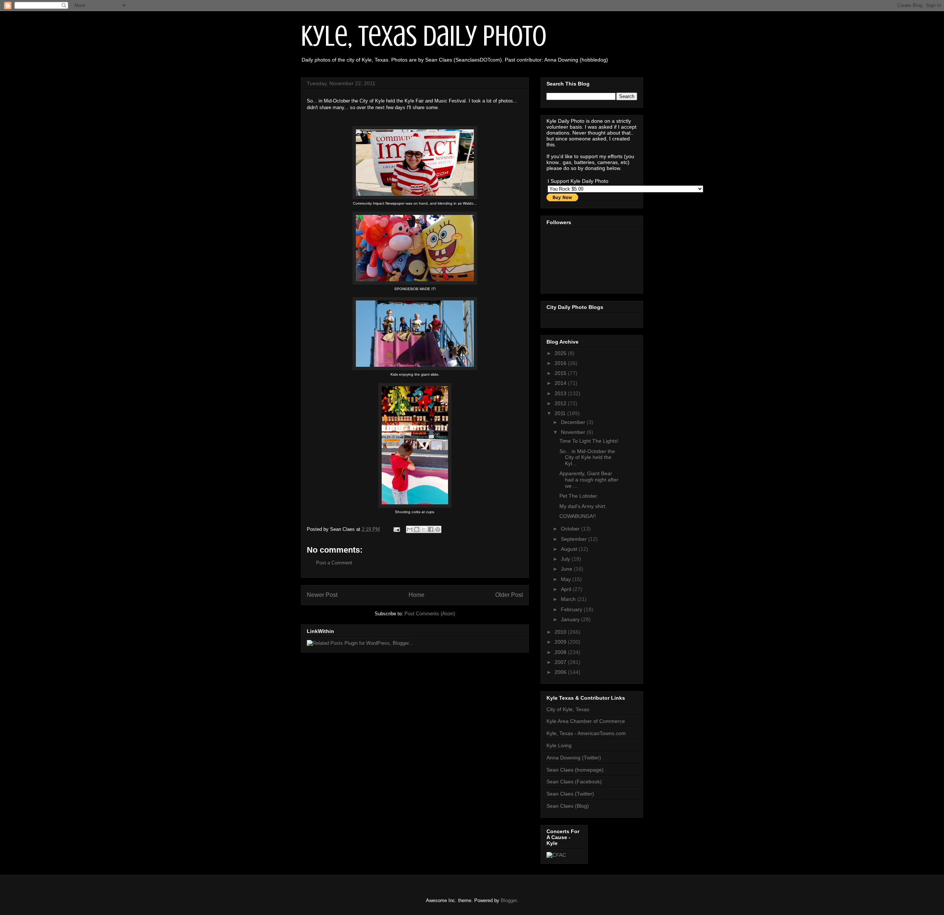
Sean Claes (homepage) (575, 770)
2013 (561, 393)
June (567, 569)
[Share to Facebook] (430, 529)
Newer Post (322, 595)
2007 (561, 662)
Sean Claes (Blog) (567, 806)
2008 (561, 652)
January (571, 619)
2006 (561, 672)
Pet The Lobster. (578, 496)
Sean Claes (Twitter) (570, 794)
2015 (561, 373)
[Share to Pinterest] (437, 529)
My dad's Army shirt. (583, 506)
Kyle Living (559, 745)
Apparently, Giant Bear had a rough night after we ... (588, 479)
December (574, 422)
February (572, 609)
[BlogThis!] (416, 529)
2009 (561, 642)
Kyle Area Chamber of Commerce (585, 721)
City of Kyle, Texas (567, 709)
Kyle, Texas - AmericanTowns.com (586, 733)
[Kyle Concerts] (556, 855)
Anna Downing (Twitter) (573, 758)
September (574, 539)
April (567, 589)
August (570, 549)
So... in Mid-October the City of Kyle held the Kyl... (587, 457)
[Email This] (409, 529)
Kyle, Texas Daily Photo (423, 36)
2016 (561, 363)
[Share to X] (423, 529)
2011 (561, 413)
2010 (561, 632)
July (566, 559)
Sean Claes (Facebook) (574, 781)
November (574, 432)
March (569, 599)
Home (416, 595)
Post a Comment (334, 563)
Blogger (509, 900)
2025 (561, 353)
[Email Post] (396, 529)
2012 (561, 403)
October (571, 529)
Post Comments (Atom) (430, 613)
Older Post (509, 595)
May (566, 579)
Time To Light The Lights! (588, 441)
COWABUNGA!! (577, 516)
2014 (561, 383)
